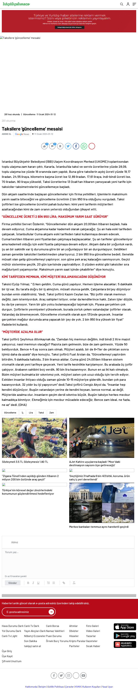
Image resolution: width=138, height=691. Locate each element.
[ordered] (48, 583)
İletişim (42, 686)
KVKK (78, 686)
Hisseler (74, 636)
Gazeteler (92, 641)
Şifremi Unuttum (11, 661)
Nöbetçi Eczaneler (35, 636)
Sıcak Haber (93, 646)
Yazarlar (91, 636)
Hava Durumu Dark (13, 625)
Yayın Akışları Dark (35, 631)
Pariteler (74, 646)
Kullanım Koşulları (91, 686)
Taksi (41, 412)
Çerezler (69, 686)
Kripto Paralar (77, 641)
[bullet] (53, 583)
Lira (31, 412)
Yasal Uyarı (107, 686)
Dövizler (74, 631)
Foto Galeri (92, 625)
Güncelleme (10, 412)
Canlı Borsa (52, 625)
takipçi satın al (32, 646)
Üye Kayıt (7, 656)
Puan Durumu (54, 636)
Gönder (12, 582)
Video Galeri (93, 631)
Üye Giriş (7, 651)
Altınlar (73, 625)
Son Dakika (30, 641)
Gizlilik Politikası (55, 686)
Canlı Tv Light (9, 636)
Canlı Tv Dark (31, 625)
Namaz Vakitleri (55, 631)
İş (22, 412)
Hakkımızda (31, 686)
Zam (51, 412)
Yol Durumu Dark (11, 631)
